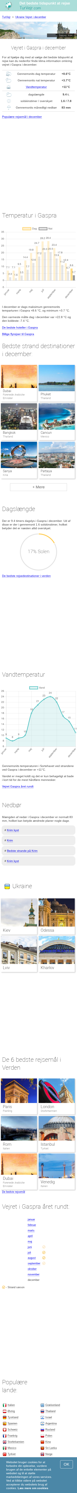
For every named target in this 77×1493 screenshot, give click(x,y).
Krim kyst (13, 830)
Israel (48, 1417)
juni (30, 1247)
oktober (32, 1268)
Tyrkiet (44, 1148)
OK (66, 1464)
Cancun (46, 433)
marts (31, 1230)
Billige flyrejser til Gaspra (18, 334)
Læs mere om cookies (33, 1488)
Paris (7, 1106)
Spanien (12, 1423)
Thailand (50, 1411)
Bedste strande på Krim (22, 850)
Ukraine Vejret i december (30, 17)
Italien (6, 1148)
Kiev (6, 930)
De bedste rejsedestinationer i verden (26, 575)
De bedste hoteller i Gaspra (20, 327)
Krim (10, 840)
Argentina (51, 1423)
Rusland (50, 1429)
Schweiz (13, 1429)
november (33, 1274)
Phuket (46, 394)
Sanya (7, 471)
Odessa (47, 930)
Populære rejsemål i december (22, 116)
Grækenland (52, 1405)
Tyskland (13, 1417)
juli (29, 1252)
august (32, 1257)
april (30, 1235)
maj (30, 1241)
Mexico (12, 1447)
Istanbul (48, 1144)
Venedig (48, 1181)
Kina (48, 1441)
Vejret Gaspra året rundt (17, 786)
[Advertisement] (38, 162)
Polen (48, 1435)
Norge (48, 1454)
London (47, 1106)
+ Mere (38, 487)
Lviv (6, 967)
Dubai (7, 391)
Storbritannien (49, 1110)
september (34, 1263)
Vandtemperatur (36, 87)
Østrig (11, 1411)
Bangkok (9, 433)
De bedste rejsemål (13, 1191)
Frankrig (7, 1110)
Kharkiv (47, 967)
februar (32, 1224)
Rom (7, 1144)
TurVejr (6, 17)
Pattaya (46, 471)
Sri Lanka (51, 1447)
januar (31, 1219)
